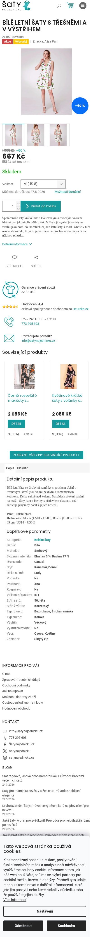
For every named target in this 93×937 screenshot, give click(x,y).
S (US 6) (13, 434)
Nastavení (45, 911)
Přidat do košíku (43, 206)
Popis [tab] (10, 468)
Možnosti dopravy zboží (19, 697)
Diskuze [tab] (22, 468)
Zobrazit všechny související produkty (46, 455)
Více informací (14, 900)
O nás (6, 674)
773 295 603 (30, 323)
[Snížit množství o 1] (18, 208)
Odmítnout (23, 926)
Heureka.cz (80, 309)
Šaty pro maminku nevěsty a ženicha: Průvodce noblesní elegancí (41, 793)
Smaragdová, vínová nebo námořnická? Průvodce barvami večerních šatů (43, 778)
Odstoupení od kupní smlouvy (23, 702)
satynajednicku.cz (21, 757)
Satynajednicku (19, 751)
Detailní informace (15, 244)
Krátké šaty (42, 540)
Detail (16, 423)
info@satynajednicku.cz (38, 340)
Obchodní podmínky (16, 685)
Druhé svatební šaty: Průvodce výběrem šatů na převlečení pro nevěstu (45, 808)
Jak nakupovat (12, 691)
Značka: (45, 41)
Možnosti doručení (68, 192)
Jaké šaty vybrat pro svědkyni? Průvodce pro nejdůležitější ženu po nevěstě (46, 823)
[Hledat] (59, 5)
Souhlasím (66, 926)
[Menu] (82, 5)
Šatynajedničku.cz (22, 744)
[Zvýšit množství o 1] (18, 203)
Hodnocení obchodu (16, 708)
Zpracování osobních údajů (21, 679)
